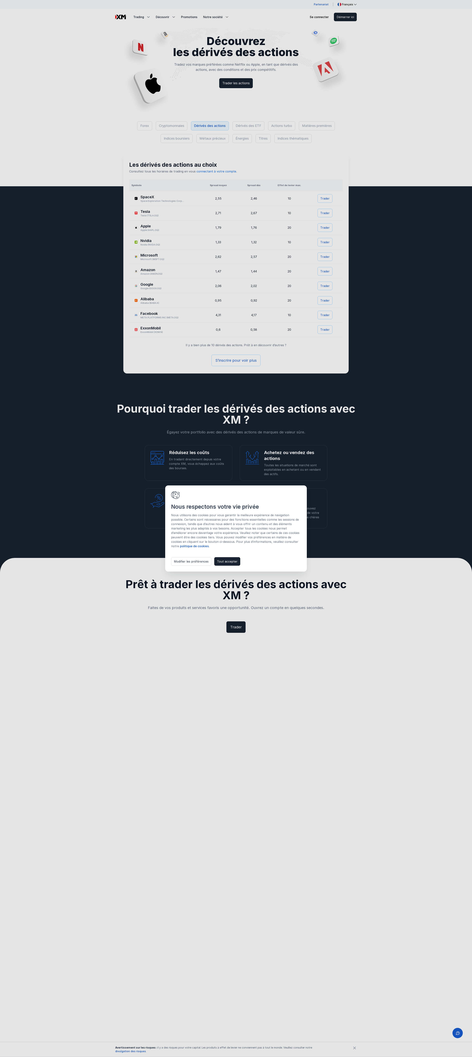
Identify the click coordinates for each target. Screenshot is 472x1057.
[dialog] (236, 528)
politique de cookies (194, 546)
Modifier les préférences (191, 561)
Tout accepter (227, 561)
